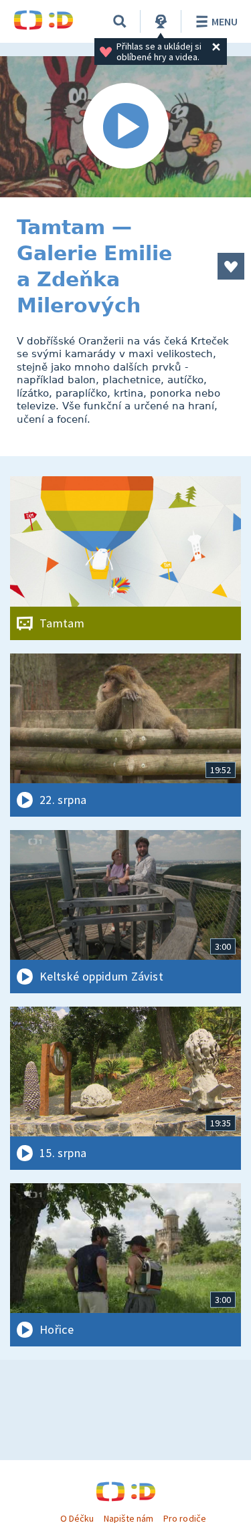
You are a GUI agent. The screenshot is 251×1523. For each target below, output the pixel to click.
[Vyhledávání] (120, 21)
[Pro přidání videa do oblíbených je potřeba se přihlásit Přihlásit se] (231, 266)
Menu (225, 21)
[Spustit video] (125, 126)
